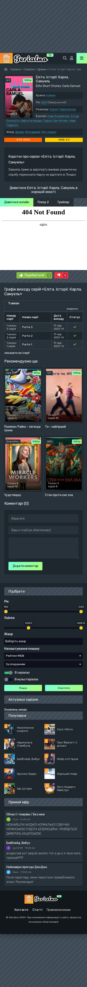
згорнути (72, 308)
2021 (44, 102)
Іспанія (50, 95)
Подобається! (37, 275)
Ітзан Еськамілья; (59, 116)
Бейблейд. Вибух (18, 843)
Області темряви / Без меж (25, 814)
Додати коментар (25, 566)
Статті (37, 910)
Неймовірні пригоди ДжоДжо (26, 867)
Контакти (21, 910)
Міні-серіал (48, 132)
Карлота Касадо (31, 120)
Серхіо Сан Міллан (55, 120)
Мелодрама (32, 132)
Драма (19, 132)
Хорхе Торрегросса (63, 109)
